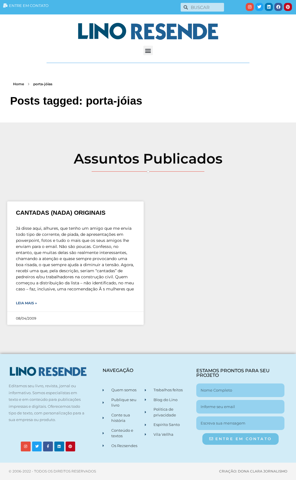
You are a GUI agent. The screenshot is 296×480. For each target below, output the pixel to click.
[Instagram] (250, 7)
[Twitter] (259, 7)
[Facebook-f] (48, 446)
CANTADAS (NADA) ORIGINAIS (61, 212)
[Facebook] (278, 7)
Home (18, 84)
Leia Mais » (26, 303)
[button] (148, 50)
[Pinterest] (288, 7)
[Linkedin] (269, 7)
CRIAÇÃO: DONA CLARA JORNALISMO (253, 471)
